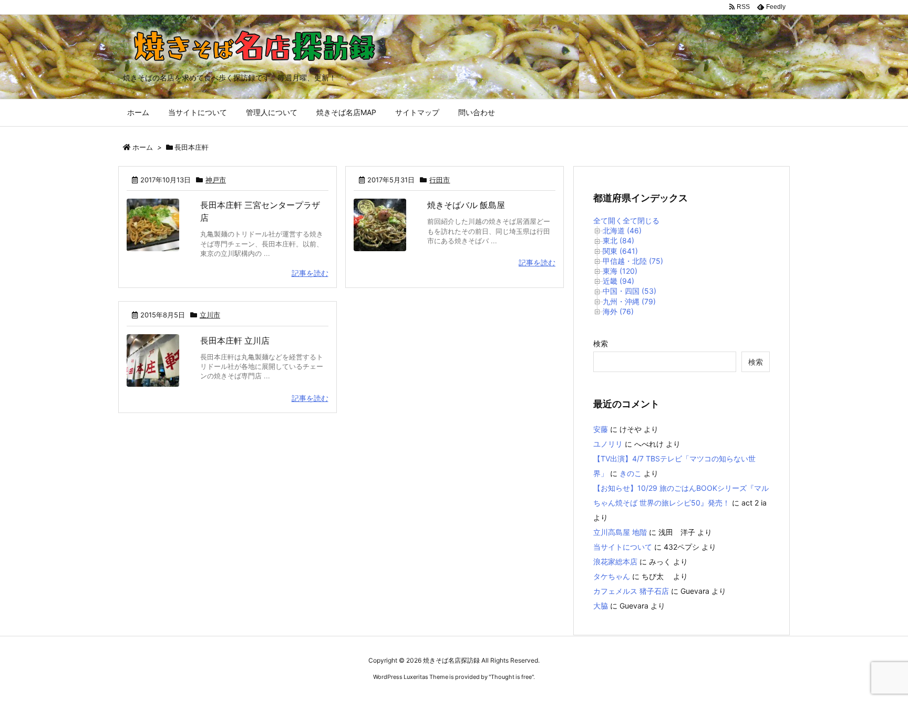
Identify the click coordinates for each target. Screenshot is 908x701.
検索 (600, 343)
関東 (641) (620, 250)
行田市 (439, 180)
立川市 (210, 315)
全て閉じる (641, 220)
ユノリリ (608, 443)
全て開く (608, 220)
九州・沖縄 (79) (629, 301)
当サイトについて (622, 546)
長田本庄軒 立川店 (235, 340)
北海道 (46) (622, 230)
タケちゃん (611, 576)
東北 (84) (618, 240)
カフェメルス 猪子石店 (631, 590)
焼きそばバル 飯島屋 (466, 205)
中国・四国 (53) (629, 290)
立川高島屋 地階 (620, 532)
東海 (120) (620, 270)
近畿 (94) (618, 280)
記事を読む (310, 273)
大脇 (600, 605)
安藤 (600, 429)
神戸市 (215, 180)
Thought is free (511, 677)
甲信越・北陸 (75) (633, 260)
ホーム (142, 147)
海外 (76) (618, 311)
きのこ (631, 473)
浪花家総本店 (615, 561)
